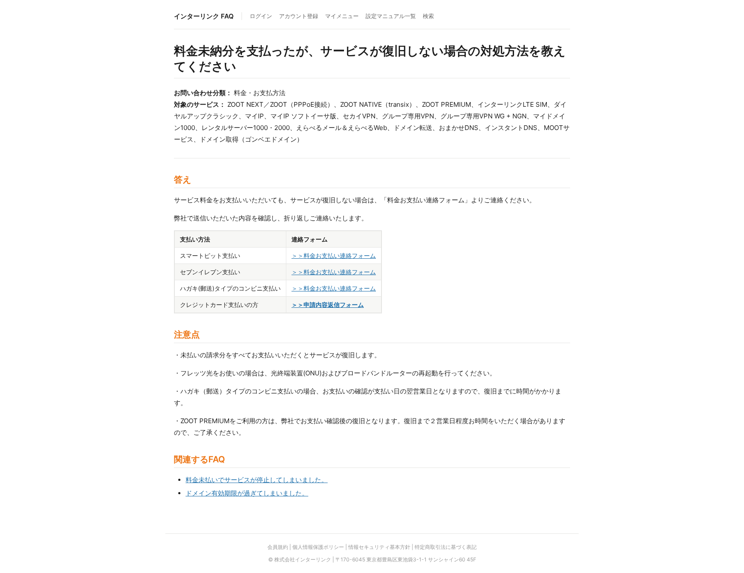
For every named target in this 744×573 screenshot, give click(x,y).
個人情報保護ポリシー (318, 547)
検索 (428, 15)
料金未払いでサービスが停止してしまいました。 (257, 480)
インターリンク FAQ (204, 16)
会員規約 (277, 547)
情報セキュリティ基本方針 (379, 547)
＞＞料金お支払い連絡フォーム (333, 255)
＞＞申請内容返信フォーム (327, 304)
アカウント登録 (298, 15)
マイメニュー (342, 15)
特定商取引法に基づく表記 (446, 547)
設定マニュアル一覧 (391, 15)
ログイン (261, 15)
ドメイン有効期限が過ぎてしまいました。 (247, 493)
